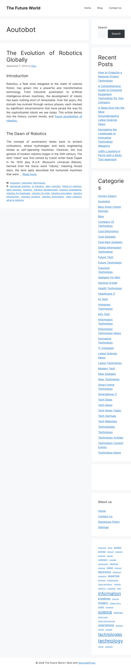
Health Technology (110, 288)
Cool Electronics (108, 231)
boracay (110, 552)
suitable (109, 630)
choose (110, 556)
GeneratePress (86, 662)
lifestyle (115, 599)
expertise (113, 575)
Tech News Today (109, 410)
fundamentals (112, 580)
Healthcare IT (106, 293)
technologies (110, 634)
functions (102, 580)
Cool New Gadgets (110, 242)
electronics (104, 571)
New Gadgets (107, 374)
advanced (102, 548)
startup (101, 630)
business (101, 556)
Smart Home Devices (106, 621)
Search (102, 27)
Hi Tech (103, 299)
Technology (105, 432)
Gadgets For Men (109, 277)
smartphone (106, 625)
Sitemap (103, 527)
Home (87, 7)
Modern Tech (106, 368)
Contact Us (115, 7)
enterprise (117, 572)
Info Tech (104, 314)
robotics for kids (41, 193)
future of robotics (71, 186)
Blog (100, 7)
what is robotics (15, 200)
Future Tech (105, 257)
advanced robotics (20, 186)
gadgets (117, 584)
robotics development (46, 189)
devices (114, 564)
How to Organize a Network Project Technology (110, 76)
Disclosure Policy (109, 521)
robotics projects (30, 196)
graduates (111, 588)
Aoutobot (15, 182)
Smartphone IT (107, 394)
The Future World (23, 8)
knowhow (104, 598)
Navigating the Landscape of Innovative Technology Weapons (107, 137)
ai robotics (38, 186)
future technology (105, 584)
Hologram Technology (34, 182)
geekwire (102, 588)
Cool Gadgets (107, 236)
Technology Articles (110, 437)
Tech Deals (105, 399)
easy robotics (53, 186)
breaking (119, 552)
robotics (27, 189)
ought (101, 607)
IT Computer (106, 348)
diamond (101, 568)
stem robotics (74, 196)
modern (103, 603)
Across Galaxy (107, 196)
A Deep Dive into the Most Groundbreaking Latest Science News (111, 116)
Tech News (105, 405)
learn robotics (13, 189)
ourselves (109, 607)
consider (112, 560)
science (105, 612)
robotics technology (53, 196)
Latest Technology (110, 363)
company (103, 559)
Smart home (103, 617)
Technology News (109, 452)
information (109, 593)
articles (102, 551)
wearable (109, 647)
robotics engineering (70, 189)
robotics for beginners (18, 193)
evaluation (102, 576)
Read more (30, 174)
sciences (118, 612)
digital (110, 568)
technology (110, 641)
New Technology (108, 379)
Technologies (106, 426)
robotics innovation (61, 193)
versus (101, 647)
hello (119, 588)
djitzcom (118, 568)
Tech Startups (107, 416)
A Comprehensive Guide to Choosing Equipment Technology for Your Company (111, 94)
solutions (119, 626)
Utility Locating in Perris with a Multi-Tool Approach (110, 155)
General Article (107, 282)
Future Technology (110, 262)
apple (110, 548)
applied (117, 547)
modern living (115, 603)
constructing (103, 564)
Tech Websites (107, 421)
